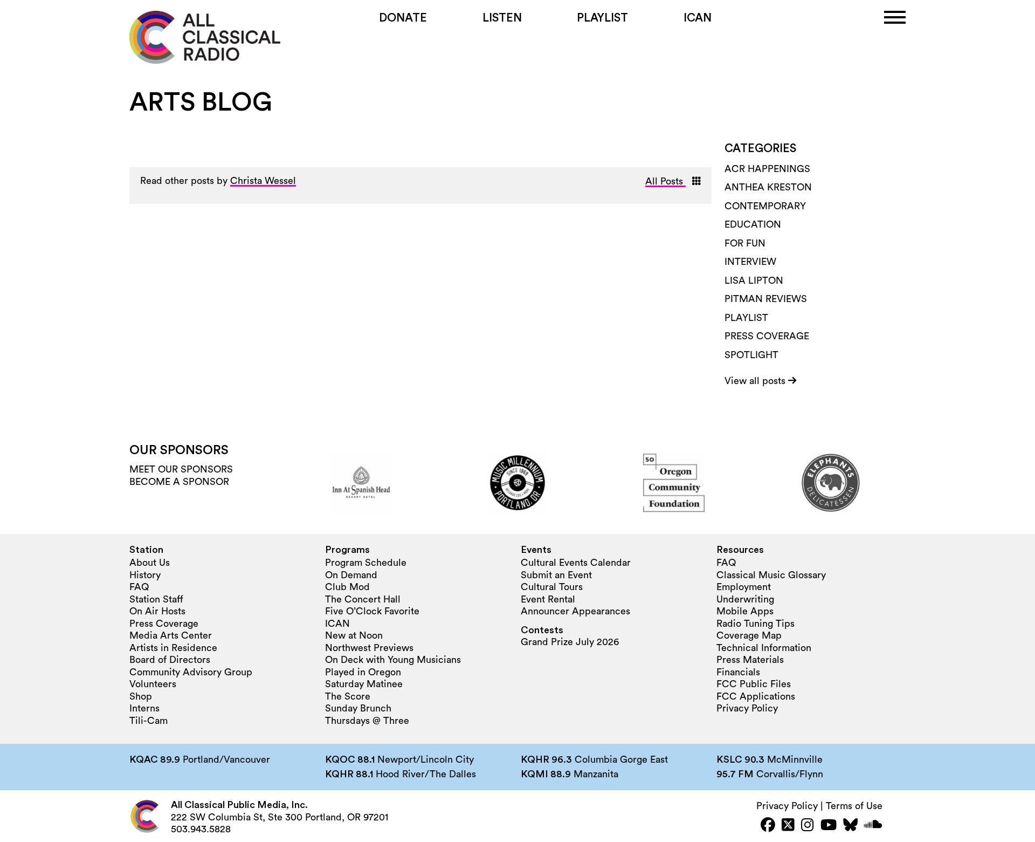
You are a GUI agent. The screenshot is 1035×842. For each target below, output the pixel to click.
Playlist (602, 18)
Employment (743, 587)
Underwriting (745, 599)
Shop (140, 696)
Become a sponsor (179, 482)
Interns (144, 708)
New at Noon (354, 635)
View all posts (756, 381)
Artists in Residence (173, 648)
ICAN (698, 18)
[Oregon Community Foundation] (673, 482)
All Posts (665, 181)
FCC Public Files (753, 684)
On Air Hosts (157, 611)
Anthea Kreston (768, 187)
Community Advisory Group (190, 672)
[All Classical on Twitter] (788, 826)
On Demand (351, 575)
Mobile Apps (745, 611)
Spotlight (751, 355)
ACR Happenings (767, 169)
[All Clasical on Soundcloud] (873, 826)
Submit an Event (556, 575)
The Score (347, 696)
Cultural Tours (552, 587)
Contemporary (765, 206)
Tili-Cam (148, 720)
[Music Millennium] (517, 482)
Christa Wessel (263, 181)
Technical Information (763, 648)
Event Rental (548, 599)
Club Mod (347, 587)
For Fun (744, 243)
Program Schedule (365, 562)
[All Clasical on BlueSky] (850, 826)
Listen (502, 18)
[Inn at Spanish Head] (361, 482)
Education (752, 224)
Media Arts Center (170, 635)
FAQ (139, 587)
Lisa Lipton (753, 280)
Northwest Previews (369, 648)
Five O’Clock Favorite (372, 611)
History (145, 575)
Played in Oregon (363, 672)
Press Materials (750, 660)
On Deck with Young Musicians (393, 660)
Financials (738, 672)
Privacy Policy (747, 708)
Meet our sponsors (181, 469)
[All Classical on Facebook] (768, 826)
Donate (403, 18)
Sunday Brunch (358, 708)
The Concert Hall (363, 599)
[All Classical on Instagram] (807, 826)
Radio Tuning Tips (755, 623)
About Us (149, 562)
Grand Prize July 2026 (570, 642)
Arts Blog (200, 102)
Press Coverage (766, 336)
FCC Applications (755, 696)
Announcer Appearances (575, 611)
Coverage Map (749, 635)
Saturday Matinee (364, 684)
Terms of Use (854, 806)
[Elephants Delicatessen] (830, 482)
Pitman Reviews (765, 299)
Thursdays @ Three (367, 720)
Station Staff (156, 599)
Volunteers (152, 684)
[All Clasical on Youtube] (828, 826)
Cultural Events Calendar (576, 562)
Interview (750, 261)
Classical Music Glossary (771, 575)
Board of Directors (169, 660)
